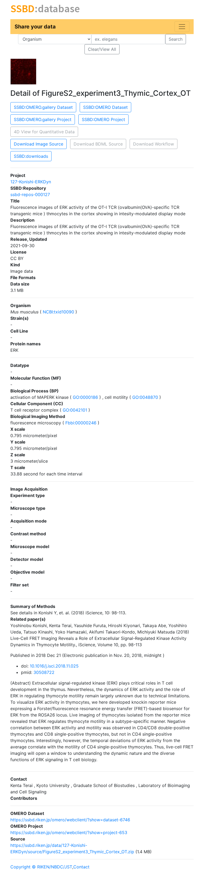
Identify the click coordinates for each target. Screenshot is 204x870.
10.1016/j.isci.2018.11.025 (54, 666)
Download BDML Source (98, 144)
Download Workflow (153, 144)
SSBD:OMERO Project (103, 119)
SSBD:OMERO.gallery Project (42, 119)
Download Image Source (38, 144)
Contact (81, 866)
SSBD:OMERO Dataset (105, 107)
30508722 (43, 672)
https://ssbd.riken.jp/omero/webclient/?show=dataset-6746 (70, 819)
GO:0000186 (85, 397)
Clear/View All (102, 49)
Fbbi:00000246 (81, 422)
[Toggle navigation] (182, 26)
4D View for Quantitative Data (44, 131)
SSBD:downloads (31, 156)
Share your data (35, 26)
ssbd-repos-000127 (30, 194)
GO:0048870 (145, 397)
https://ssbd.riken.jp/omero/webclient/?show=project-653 (68, 832)
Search (175, 39)
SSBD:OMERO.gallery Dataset (43, 107)
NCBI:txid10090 (58, 311)
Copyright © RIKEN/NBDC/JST (41, 866)
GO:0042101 (74, 410)
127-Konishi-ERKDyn (30, 181)
